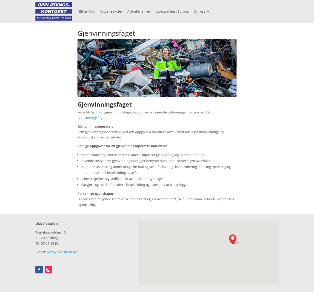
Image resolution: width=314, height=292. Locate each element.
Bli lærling (87, 11)
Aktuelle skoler (111, 11)
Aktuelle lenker (138, 11)
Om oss (199, 11)
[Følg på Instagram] (48, 269)
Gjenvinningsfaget (91, 118)
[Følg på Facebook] (39, 269)
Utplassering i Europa (172, 11)
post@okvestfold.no (62, 252)
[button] (234, 239)
